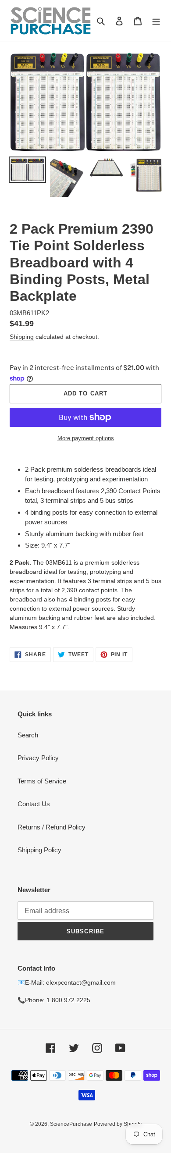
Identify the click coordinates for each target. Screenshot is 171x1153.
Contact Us (34, 804)
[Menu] (156, 20)
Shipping (22, 336)
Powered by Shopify (118, 1124)
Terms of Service (42, 781)
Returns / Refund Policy (52, 827)
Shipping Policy (39, 850)
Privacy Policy (38, 758)
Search (28, 735)
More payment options (85, 438)
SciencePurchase (71, 1124)
